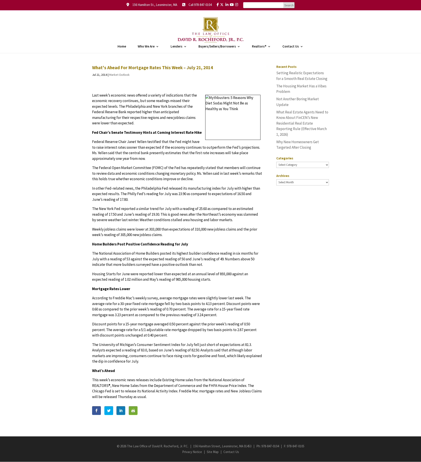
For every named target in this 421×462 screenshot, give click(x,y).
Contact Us (290, 46)
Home (122, 46)
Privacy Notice (192, 452)
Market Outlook (119, 75)
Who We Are (146, 46)
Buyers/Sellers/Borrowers (217, 46)
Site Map (213, 452)
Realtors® (259, 46)
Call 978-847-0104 (199, 5)
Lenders (176, 46)
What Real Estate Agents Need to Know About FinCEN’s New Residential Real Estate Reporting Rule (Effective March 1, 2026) (302, 123)
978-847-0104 (270, 446)
